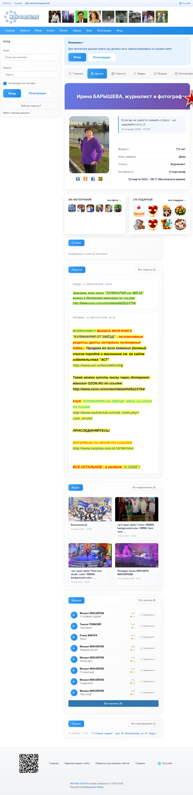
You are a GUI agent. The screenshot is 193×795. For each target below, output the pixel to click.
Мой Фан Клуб (77, 783)
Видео (76, 487)
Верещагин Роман (94, 787)
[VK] (78, 179)
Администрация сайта (77, 763)
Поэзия (76, 723)
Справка (140, 763)
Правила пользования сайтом (112, 763)
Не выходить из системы (21, 83)
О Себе (76, 242)
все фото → (114, 200)
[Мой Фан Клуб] (22, 17)
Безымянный (79, 524)
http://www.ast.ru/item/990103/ (97, 365)
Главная (53, 763)
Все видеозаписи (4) (144, 487)
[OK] (85, 179)
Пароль (7, 68)
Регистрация (37, 93)
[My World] (100, 179)
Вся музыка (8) (147, 600)
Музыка (76, 600)
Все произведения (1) (143, 723)
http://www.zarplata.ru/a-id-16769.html (103, 448)
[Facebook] (93, 179)
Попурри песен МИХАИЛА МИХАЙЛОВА (133, 572)
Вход (77, 57)
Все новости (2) (147, 269)
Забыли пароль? (31, 105)
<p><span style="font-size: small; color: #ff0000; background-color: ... (86, 574)
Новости (77, 269)
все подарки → (177, 200)
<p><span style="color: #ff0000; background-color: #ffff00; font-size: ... (135, 528)
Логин (6, 50)
